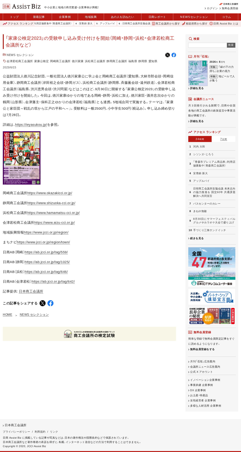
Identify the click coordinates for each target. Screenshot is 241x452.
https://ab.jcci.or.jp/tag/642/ (53, 281)
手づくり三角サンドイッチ (209, 230)
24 (200, 138)
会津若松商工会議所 (20, 61)
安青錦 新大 (78, 23)
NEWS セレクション (20, 54)
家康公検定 (41, 61)
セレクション (194, 16)
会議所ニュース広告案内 (205, 366)
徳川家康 (78, 61)
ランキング (20, 23)
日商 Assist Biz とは (225, 23)
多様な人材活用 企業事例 (205, 405)
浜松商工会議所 (95, 61)
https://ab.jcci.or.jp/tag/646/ (46, 272)
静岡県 (142, 61)
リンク (54, 431)
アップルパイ (99, 23)
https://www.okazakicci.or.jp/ (49, 193)
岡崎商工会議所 (60, 61)
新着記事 (39, 16)
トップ (14, 16)
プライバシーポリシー (16, 431)
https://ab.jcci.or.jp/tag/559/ (46, 252)
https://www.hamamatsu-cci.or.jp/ (53, 213)
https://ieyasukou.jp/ (31, 125)
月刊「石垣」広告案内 (202, 361)
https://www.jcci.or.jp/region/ (46, 232)
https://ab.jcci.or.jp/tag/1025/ (47, 262)
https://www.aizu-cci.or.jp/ (54, 222)
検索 (231, 45)
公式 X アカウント (201, 371)
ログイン (212, 8)
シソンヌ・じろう (203, 154)
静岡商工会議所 (117, 61)
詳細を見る (197, 88)
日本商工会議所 (31, 291)
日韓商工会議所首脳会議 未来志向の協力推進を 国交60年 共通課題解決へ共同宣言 (214, 192)
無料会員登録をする (202, 349)
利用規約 (40, 431)
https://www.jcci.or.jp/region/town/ (43, 242)
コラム (226, 16)
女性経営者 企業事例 (203, 400)
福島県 (132, 61)
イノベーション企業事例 (205, 379)
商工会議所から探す (168, 23)
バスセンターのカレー (206, 203)
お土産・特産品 (199, 395)
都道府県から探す (197, 23)
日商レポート (157, 16)
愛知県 (153, 61)
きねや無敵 (200, 211)
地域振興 (91, 16)
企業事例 (65, 16)
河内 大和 (199, 146)
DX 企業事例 (198, 390)
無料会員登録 (230, 8)
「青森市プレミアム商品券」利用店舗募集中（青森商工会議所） (214, 163)
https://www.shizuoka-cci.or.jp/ (51, 203)
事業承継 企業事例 (201, 384)
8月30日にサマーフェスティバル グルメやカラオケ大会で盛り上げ (214, 220)
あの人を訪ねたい (122, 16)
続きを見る (197, 238)
